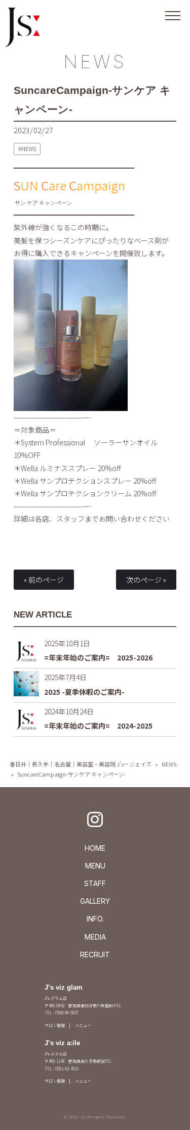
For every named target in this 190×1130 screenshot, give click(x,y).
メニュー (83, 1025)
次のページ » (146, 580)
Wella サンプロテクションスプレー (76, 481)
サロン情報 (55, 1025)
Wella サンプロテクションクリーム (76, 493)
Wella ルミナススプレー (58, 468)
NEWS (95, 61)
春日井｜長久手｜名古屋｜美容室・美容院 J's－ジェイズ (80, 764)
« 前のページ (44, 580)
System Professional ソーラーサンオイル (89, 442)
